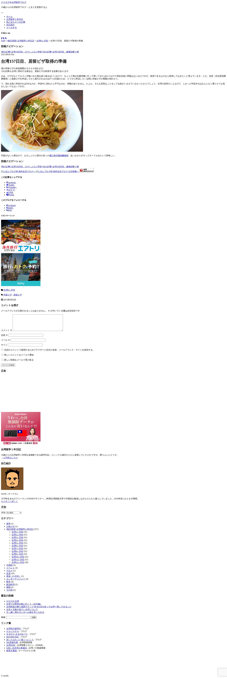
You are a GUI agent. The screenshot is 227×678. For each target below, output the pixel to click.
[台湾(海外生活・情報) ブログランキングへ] (86, 171)
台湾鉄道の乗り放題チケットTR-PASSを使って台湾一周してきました (38, 607)
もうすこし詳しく (9, 501)
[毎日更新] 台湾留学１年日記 (20, 41)
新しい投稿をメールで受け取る (19, 360)
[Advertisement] (113, 393)
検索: (3, 617)
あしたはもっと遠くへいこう (20, 640)
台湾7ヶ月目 (17, 548)
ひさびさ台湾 (12, 601)
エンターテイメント (15, 579)
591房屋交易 (12, 642)
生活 (8, 573)
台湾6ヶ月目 (42, 41)
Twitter (11, 185)
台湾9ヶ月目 (17, 554)
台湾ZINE (10, 645)
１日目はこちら (10, 458)
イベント (10, 568)
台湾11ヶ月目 (18, 559)
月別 (3, 512)
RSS (10, 210)
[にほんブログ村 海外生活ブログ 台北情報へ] (57, 171)
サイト (4, 345)
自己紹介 (10, 25)
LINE (10, 192)
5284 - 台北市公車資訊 (16, 648)
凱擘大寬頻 (11, 651)
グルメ (9, 571)
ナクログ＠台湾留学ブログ (13, 2)
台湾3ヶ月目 (17, 537)
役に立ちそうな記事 (15, 22)
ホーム (9, 16)
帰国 (8, 587)
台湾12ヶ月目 (18, 562)
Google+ (13, 187)
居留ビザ (17, 295)
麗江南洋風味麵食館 (58, 155)
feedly (11, 208)
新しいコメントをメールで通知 (19, 355)
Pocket (11, 195)
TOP (3, 41)
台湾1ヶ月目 (17, 532)
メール (5, 340)
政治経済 (10, 584)
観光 (8, 582)
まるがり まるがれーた (17, 634)
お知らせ (10, 526)
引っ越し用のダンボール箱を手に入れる (25, 612)
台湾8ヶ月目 (17, 551)
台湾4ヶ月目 (17, 540)
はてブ (11, 190)
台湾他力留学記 (13, 628)
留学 (8, 524)
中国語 (9, 565)
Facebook (11, 182)
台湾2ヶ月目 (17, 535)
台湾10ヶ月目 (18, 557)
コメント (6, 330)
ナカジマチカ (12, 631)
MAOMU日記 (12, 637)
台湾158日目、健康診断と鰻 (60, 52)
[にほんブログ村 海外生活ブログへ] (18, 171)
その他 (9, 590)
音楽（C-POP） (13, 576)
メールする (11, 27)
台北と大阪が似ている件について (22, 609)
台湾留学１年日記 (14, 19)
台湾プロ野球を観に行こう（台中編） (24, 604)
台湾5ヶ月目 (17, 543)
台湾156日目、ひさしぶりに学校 (21, 52)
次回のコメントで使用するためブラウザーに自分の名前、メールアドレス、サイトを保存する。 (49, 350)
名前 (4, 335)
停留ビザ (7, 295)
